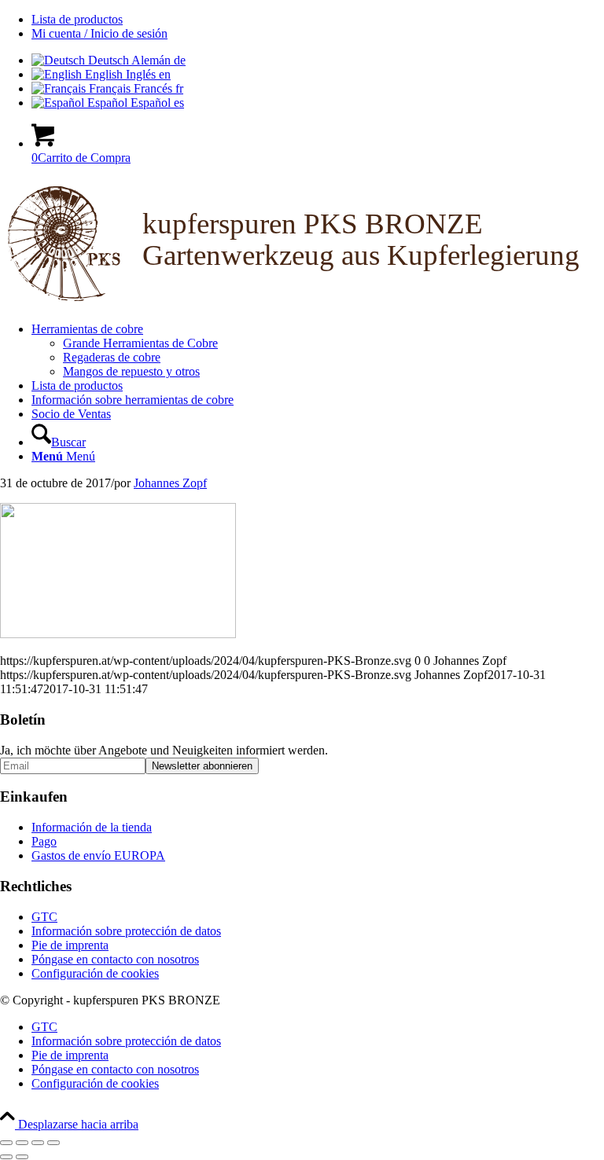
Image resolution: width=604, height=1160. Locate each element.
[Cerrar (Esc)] (53, 1142)
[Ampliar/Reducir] (6, 1142)
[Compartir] (37, 1142)
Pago (44, 841)
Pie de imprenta (70, 945)
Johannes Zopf (170, 483)
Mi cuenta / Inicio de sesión (99, 33)
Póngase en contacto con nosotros (115, 959)
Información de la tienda (91, 827)
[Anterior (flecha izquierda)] (6, 1156)
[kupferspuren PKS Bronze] (302, 302)
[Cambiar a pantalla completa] (22, 1142)
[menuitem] (317, 20)
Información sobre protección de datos (126, 931)
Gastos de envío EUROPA (98, 855)
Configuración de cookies (95, 973)
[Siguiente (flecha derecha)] (22, 1156)
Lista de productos (77, 19)
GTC (44, 916)
